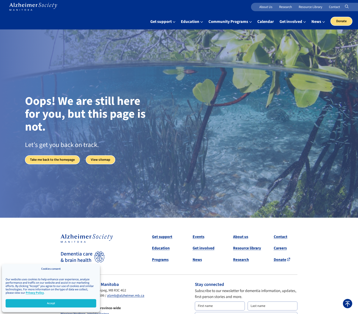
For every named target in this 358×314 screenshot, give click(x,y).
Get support (161, 22)
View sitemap (100, 159)
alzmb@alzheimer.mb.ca (125, 295)
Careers (280, 248)
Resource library (247, 248)
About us (265, 7)
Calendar (265, 22)
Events (198, 237)
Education (190, 22)
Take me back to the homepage (52, 159)
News (316, 22)
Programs (160, 259)
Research (285, 7)
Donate (341, 21)
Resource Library (310, 7)
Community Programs (228, 22)
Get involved (291, 22)
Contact (334, 7)
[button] (347, 303)
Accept (51, 303)
